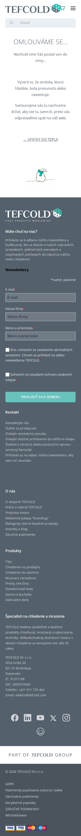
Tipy (8, 561)
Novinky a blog (16, 529)
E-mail (11, 289)
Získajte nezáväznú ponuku (25, 433)
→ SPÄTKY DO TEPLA (40, 139)
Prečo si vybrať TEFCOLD (23, 507)
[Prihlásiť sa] (53, 8)
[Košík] (62, 8)
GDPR (9, 784)
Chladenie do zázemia (22, 572)
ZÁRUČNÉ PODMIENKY (22, 809)
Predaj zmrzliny (17, 583)
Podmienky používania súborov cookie (34, 790)
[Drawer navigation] (73, 8)
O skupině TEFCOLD (20, 502)
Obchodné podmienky (22, 796)
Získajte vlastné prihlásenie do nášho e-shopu (40, 439)
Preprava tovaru (17, 512)
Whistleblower (16, 815)
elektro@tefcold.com (31, 695)
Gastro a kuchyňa (18, 594)
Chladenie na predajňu (22, 567)
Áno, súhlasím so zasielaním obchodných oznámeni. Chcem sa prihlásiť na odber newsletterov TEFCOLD (38, 355)
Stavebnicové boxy (19, 589)
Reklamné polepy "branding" (27, 518)
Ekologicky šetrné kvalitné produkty (31, 523)
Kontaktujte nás (17, 423)
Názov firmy (15, 309)
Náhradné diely (17, 600)
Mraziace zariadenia (20, 578)
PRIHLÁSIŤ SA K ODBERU (40, 397)
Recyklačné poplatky (20, 803)
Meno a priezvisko (19, 328)
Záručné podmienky (20, 534)
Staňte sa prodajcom (20, 428)
